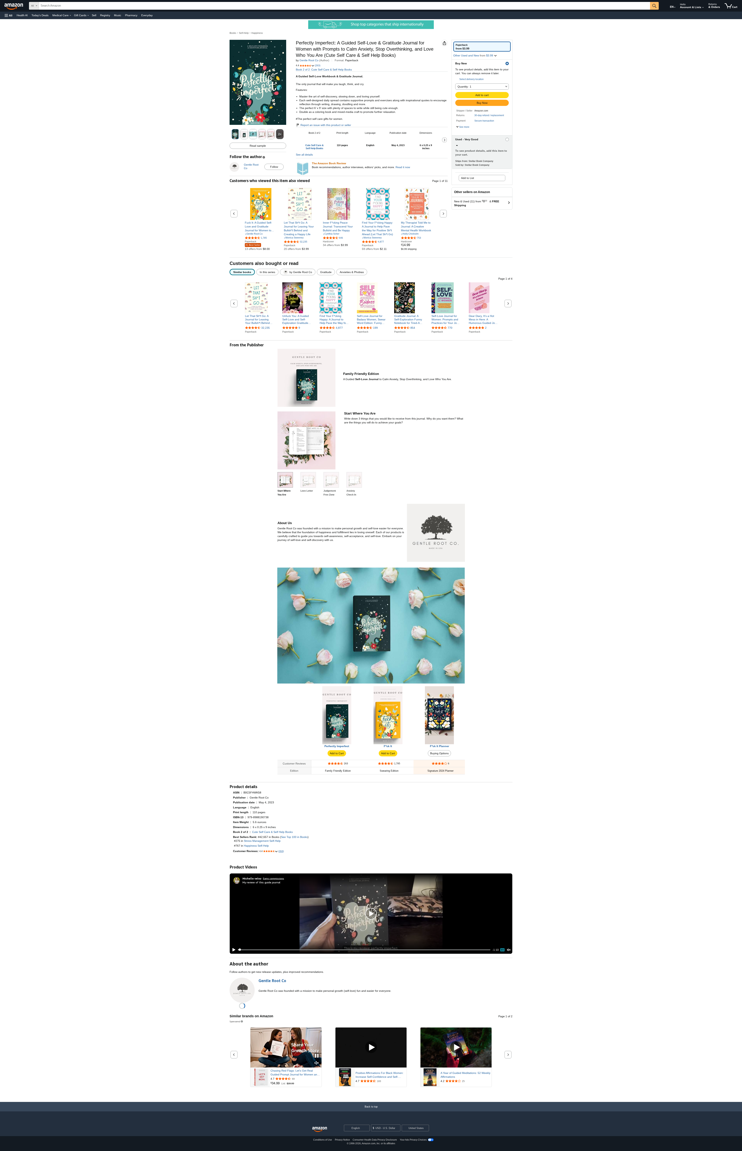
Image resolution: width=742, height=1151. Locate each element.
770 (450, 327)
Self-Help (244, 33)
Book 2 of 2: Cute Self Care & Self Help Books (324, 69)
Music (117, 15)
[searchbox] (344, 5)
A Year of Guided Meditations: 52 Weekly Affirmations (465, 1074)
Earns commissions (273, 878)
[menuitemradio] (502, 949)
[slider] (364, 949)
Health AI (22, 15)
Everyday (147, 15)
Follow (274, 166)
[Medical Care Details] (70, 15)
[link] (261, 226)
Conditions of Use (322, 1139)
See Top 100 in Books (294, 837)
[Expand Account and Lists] (703, 7)
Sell (94, 15)
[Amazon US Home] (319, 1129)
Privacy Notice (342, 1139)
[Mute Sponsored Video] (316, 1063)
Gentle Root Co (309, 60)
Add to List (467, 178)
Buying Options (439, 753)
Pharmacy (131, 15)
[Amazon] (14, 6)
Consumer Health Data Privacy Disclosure (375, 1139)
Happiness (257, 33)
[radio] (482, 46)
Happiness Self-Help (256, 845)
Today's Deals (40, 15)
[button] (8, 15)
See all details (304, 154)
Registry (105, 15)
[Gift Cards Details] (88, 15)
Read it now (403, 167)
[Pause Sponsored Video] (316, 1056)
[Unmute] (509, 950)
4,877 (339, 327)
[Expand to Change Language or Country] (675, 7)
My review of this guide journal (261, 882)
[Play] (233, 950)
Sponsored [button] (235, 1021)
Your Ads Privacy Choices (413, 1139)
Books (233, 33)
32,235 (265, 327)
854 (412, 327)
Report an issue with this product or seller (325, 125)
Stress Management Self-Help (262, 840)
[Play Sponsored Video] (371, 1047)
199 (375, 327)
